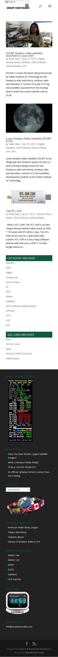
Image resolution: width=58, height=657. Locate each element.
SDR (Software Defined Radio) (31, 147)
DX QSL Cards (13, 344)
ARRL (8, 267)
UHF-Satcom (14, 579)
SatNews (12, 574)
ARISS (11, 564)
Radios (9, 217)
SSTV (8, 315)
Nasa (8, 348)
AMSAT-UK (13, 559)
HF (7, 286)
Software (10, 310)
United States (12, 358)
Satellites (25, 62)
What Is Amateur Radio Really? (23, 462)
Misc (8, 291)
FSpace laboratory (17, 532)
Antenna (10, 262)
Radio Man (14, 58)
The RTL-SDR (13, 211)
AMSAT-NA (13, 555)
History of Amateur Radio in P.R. (24, 541)
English (11, 2)
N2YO (11, 569)
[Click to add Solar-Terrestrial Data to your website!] (20, 440)
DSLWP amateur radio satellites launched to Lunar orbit (24, 54)
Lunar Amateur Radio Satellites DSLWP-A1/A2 (29, 140)
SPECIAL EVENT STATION (19, 353)
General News (13, 62)
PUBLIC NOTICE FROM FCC (22, 467)
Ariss (8, 339)
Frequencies (12, 277)
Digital (41, 58)
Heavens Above (16, 537)
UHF (24, 66)
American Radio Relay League (23, 527)
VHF (13, 151)
